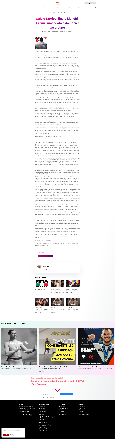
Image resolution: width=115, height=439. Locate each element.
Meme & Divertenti (43, 413)
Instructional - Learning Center (13, 323)
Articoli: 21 (45, 269)
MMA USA (41, 422)
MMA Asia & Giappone (44, 416)
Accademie (41, 406)
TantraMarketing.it (71, 437)
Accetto (5, 434)
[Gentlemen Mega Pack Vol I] (19, 346)
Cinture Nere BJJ (54, 7)
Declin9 (11, 434)
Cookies (61, 409)
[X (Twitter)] (23, 415)
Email (39, 250)
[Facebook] (20, 415)
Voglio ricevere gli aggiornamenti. (45, 255)
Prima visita (61, 411)
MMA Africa (41, 414)
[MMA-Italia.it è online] (42, 283)
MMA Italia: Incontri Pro (44, 420)
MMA (38, 7)
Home (34, 7)
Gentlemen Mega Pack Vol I (7, 366)
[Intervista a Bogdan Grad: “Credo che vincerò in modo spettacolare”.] (73, 283)
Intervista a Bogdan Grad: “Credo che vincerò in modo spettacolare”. (72, 291)
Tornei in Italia (42, 430)
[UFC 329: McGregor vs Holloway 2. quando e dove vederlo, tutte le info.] (73, 302)
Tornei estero (42, 428)
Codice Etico (82, 408)
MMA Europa (42, 419)
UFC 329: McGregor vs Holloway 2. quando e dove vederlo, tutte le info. (72, 309)
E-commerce (79, 7)
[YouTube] (29, 415)
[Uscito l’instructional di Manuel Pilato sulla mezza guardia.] (96, 346)
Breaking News (62, 414)
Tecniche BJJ (63, 7)
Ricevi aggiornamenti (90, 3)
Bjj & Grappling (45, 7)
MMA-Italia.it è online (40, 289)
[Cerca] (95, 7)
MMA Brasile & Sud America (45, 417)
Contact (81, 409)
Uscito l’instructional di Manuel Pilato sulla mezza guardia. (91, 366)
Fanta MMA (41, 411)
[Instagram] (26, 415)
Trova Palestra (71, 7)
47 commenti (70, 31)
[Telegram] (32, 415)
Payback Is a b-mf (63, 31)
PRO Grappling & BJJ (43, 425)
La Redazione (82, 406)
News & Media (42, 424)
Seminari (41, 427)
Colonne (41, 408)
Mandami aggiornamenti (66, 394)
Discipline (41, 409)
